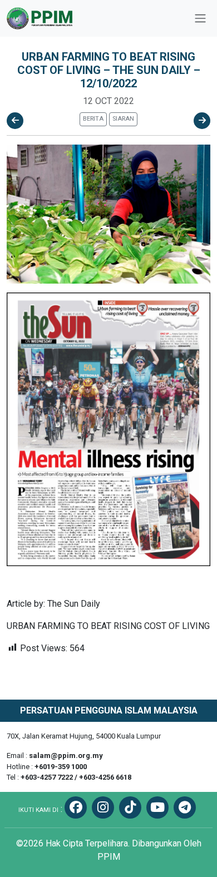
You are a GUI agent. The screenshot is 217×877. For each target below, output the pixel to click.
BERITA (93, 118)
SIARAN (123, 118)
